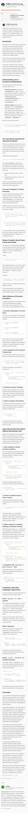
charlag (7, 786)
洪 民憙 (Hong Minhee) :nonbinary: (15, 6)
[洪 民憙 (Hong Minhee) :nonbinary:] (3, 5)
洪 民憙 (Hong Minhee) (13, 4)
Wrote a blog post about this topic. (11, 10)
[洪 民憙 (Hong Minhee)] (3, 25)
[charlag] (2, 787)
